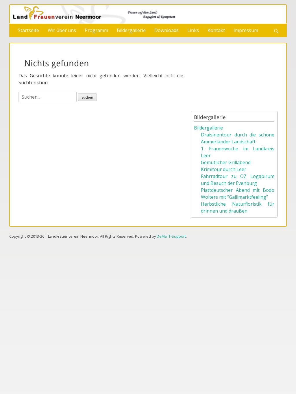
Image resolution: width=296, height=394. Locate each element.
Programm (96, 30)
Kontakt (216, 30)
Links (193, 30)
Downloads (166, 30)
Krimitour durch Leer (223, 169)
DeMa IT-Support (171, 236)
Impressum (246, 30)
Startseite (28, 30)
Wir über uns (62, 30)
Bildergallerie (131, 30)
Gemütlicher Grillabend (226, 162)
